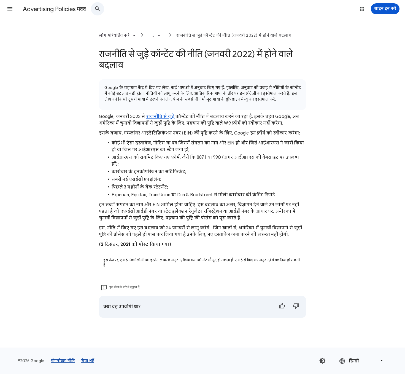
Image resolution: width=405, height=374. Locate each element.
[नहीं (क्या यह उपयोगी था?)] (296, 306)
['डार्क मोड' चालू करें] (322, 360)
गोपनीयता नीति (63, 360)
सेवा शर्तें (87, 360)
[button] (10, 8)
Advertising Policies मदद (54, 9)
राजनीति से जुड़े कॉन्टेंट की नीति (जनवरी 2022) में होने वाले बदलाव (233, 35)
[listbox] (361, 360)
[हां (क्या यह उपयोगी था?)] (281, 306)
